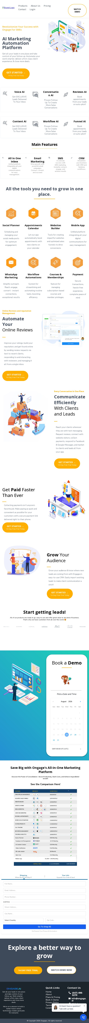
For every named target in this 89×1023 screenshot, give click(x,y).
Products (22, 5)
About (49, 994)
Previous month (53, 701)
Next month (81, 701)
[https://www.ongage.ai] (8, 7)
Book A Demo (52, 999)
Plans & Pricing (53, 997)
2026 (70, 701)
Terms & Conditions (51, 1006)
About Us (35, 5)
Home (48, 991)
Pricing (47, 5)
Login (32, 9)
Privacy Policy (52, 1002)
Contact (22, 9)
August (63, 701)
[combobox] (67, 749)
